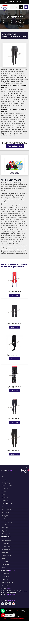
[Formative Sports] (4, 8)
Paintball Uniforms (7, 528)
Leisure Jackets (6, 558)
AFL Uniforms (6, 507)
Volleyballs (5, 585)
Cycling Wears (6, 516)
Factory (4, 480)
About (3, 477)
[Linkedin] (9, 603)
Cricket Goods (6, 576)
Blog (3, 494)
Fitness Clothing (6, 546)
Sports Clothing (6, 540)
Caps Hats (5, 552)
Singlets (4, 567)
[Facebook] (2, 603)
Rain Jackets (5, 564)
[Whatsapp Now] (3, 611)
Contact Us (5, 488)
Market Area (5, 500)
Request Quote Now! (15, 146)
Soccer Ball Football (7, 582)
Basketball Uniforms (8, 510)
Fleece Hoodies (6, 555)
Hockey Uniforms (7, 519)
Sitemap (4, 491)
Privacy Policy (6, 483)
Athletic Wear (6, 543)
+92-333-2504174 (12, 595)
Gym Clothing (6, 549)
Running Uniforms (7, 534)
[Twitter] (6, 603)
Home (3, 474)
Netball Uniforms (7, 525)
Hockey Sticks (6, 579)
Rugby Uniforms (6, 531)
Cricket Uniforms (7, 513)
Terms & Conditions (7, 485)
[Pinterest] (13, 603)
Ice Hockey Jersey (7, 522)
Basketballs (5, 573)
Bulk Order (5, 497)
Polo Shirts (5, 561)
